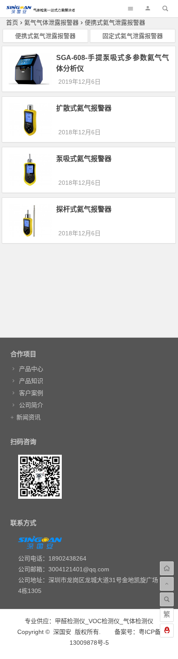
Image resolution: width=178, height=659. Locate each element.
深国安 (62, 631)
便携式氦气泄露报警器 (115, 22)
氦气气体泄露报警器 (51, 22)
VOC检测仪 (104, 621)
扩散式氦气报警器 (83, 108)
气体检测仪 (138, 621)
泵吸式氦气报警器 (83, 158)
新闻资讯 (28, 417)
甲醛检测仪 (70, 621)
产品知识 (31, 380)
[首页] (167, 568)
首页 (12, 22)
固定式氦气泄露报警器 (132, 35)
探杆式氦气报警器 (83, 209)
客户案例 (31, 393)
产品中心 (31, 368)
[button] (147, 8)
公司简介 (31, 405)
